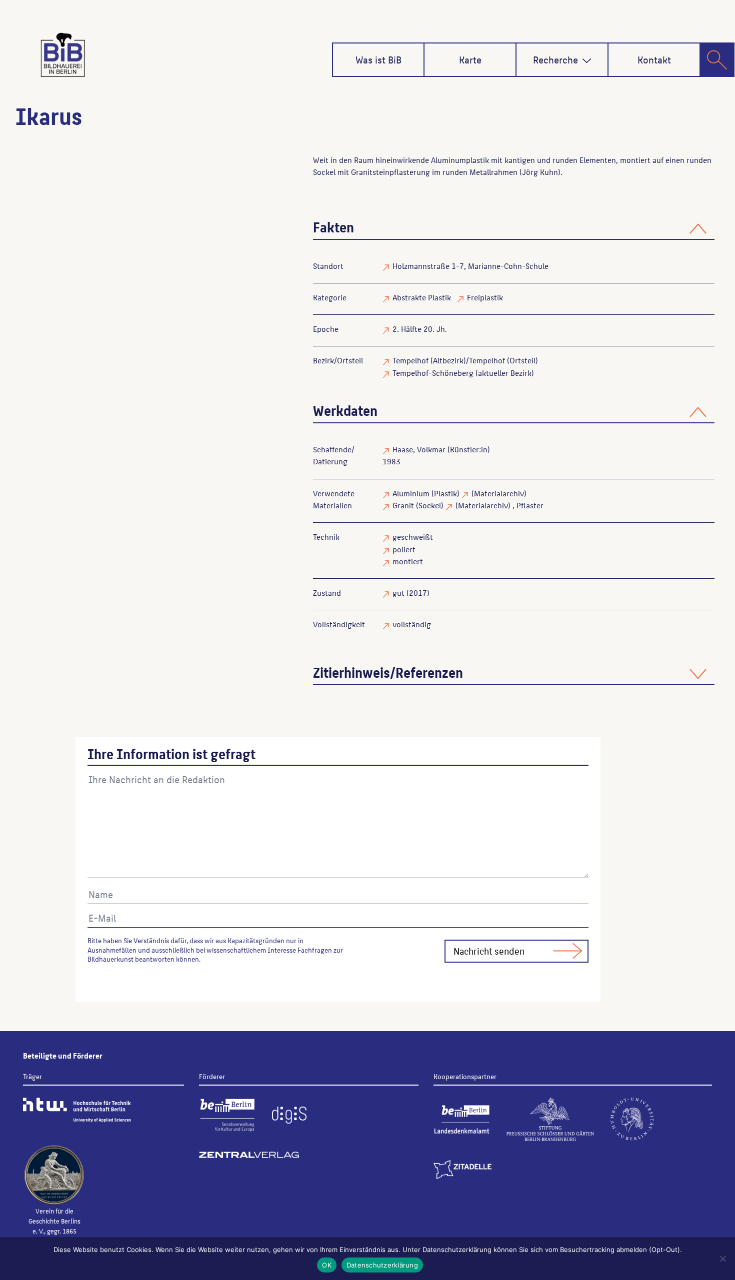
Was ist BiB (379, 59)
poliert (404, 549)
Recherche (555, 59)
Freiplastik (485, 297)
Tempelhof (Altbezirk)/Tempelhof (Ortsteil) (465, 360)
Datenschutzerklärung (382, 1265)
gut (398, 592)
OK (327, 1265)
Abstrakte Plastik (421, 297)
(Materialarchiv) (499, 493)
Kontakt (654, 59)
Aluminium (411, 493)
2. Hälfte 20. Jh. (419, 328)
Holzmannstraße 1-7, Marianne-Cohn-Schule (470, 265)
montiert (407, 561)
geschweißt (412, 536)
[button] (587, 60)
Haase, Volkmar (419, 449)
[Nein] (723, 1259)
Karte (470, 59)
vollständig (411, 624)
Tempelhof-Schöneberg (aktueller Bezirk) (463, 372)
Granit (403, 505)
